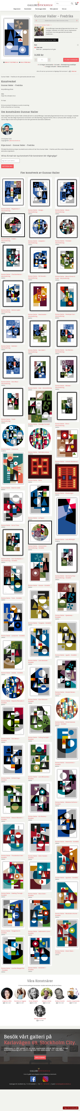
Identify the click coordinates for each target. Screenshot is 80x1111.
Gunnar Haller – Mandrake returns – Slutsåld (66, 914)
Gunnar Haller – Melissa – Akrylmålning (63, 387)
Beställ (21, 205)
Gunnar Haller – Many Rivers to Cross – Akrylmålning (65, 277)
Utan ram (39, 47)
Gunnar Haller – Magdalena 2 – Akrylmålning (11, 210)
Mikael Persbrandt (40, 1019)
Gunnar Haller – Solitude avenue (38, 452)
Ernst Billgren (33, 1001)
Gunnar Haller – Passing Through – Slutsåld (12, 894)
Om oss (64, 9)
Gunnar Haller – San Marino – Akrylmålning (64, 351)
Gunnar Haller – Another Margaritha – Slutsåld (12, 969)
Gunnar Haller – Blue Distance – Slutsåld (38, 700)
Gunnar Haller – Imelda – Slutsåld (12, 673)
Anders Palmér (60, 1001)
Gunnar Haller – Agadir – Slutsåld (65, 655)
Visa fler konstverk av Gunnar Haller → (46, 40)
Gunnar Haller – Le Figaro (36, 518)
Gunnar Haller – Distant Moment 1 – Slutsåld (12, 819)
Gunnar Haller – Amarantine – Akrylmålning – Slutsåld (37, 547)
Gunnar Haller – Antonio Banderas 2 (66, 461)
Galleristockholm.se (14, 140)
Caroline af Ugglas (20, 1001)
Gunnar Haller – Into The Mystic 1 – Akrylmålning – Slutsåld (12, 560)
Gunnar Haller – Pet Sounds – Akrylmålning (37, 277)
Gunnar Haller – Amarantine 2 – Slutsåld (65, 764)
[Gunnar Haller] (39, 31)
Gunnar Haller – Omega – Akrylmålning (36, 211)
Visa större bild (25, 62)
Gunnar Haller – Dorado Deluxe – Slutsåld (65, 693)
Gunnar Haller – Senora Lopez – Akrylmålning (11, 311)
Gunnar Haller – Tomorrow (9, 449)
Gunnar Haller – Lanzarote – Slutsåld (13, 636)
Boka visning (40, 1057)
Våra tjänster (54, 9)
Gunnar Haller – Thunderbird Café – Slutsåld (12, 856)
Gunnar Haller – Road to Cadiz (10, 488)
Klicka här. (74, 71)
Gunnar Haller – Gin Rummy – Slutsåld (37, 817)
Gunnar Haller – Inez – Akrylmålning (40, 388)
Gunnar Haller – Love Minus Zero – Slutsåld (39, 778)
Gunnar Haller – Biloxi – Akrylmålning (62, 211)
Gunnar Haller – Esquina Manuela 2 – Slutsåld (13, 702)
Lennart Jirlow (46, 1001)
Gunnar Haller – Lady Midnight (65, 539)
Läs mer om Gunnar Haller (42, 25)
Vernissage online (40, 9)
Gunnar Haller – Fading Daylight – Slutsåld (39, 738)
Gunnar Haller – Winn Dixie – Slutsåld (37, 895)
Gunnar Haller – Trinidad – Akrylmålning (63, 242)
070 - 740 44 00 (44, 1084)
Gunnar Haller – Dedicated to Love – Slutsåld (39, 932)
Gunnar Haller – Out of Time (10, 525)
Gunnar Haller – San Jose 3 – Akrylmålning (37, 351)
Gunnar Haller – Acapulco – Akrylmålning (37, 242)
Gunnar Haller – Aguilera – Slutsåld (66, 878)
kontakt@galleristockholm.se (63, 1084)
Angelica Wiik (6, 1001)
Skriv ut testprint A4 (11, 62)
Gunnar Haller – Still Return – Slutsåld (10, 740)
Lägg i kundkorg (72, 60)
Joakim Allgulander (73, 1001)
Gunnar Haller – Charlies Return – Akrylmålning (11, 275)
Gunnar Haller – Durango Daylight (39, 424)
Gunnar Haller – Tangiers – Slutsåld (39, 623)
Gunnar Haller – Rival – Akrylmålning (62, 425)
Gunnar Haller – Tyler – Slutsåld (11, 598)
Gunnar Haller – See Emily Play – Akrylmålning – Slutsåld (65, 577)
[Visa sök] (72, 3)
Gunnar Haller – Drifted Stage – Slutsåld (11, 779)
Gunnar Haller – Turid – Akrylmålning (8, 420)
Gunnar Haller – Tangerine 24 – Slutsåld (11, 932)
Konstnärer (27, 9)
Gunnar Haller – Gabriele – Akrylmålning (9, 347)
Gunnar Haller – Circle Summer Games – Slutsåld (65, 723)
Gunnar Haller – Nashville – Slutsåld (67, 841)
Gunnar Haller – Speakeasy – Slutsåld (64, 616)
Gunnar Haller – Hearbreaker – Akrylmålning (37, 315)
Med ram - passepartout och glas (46, 49)
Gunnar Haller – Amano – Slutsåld (39, 585)
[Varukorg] (76, 3)
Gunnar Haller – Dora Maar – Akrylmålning (10, 383)
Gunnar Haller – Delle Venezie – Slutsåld (38, 857)
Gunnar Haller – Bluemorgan (64, 493)
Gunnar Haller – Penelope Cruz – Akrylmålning (65, 315)
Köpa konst (17, 9)
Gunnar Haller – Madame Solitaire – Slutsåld (66, 803)
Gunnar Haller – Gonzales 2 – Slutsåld (37, 969)
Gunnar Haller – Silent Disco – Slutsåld (64, 952)
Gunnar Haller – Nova (35, 480)
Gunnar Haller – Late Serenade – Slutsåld (38, 661)
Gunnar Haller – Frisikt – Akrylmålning (9, 240)
